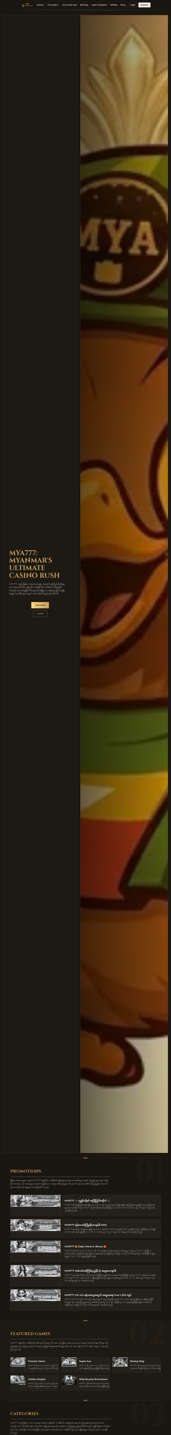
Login (132, 5)
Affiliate (114, 5)
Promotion (53, 5)
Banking (84, 5)
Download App (69, 5)
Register (144, 5)
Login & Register (99, 5)
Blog (123, 5)
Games (41, 5)
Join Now (40, 605)
